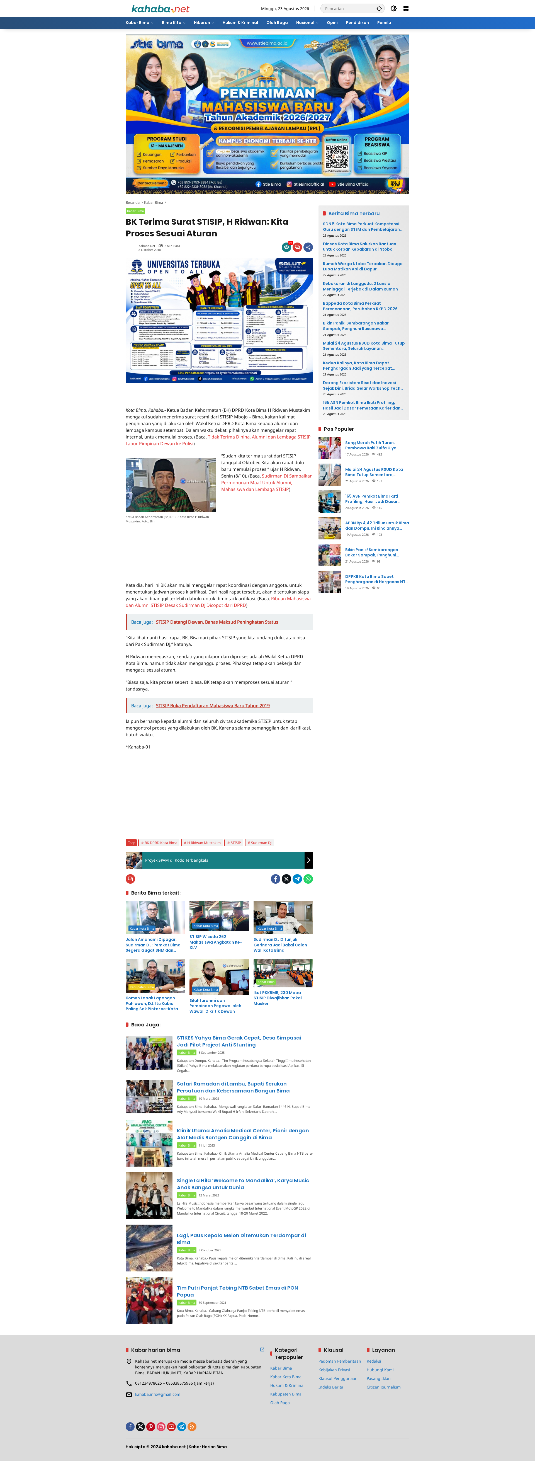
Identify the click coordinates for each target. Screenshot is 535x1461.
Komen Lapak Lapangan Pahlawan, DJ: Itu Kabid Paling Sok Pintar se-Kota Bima (152, 1003)
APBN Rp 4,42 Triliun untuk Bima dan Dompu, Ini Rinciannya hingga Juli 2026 (377, 525)
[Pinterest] (150, 1426)
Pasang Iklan (379, 1378)
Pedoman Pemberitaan (339, 1361)
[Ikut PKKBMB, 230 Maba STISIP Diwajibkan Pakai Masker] (283, 973)
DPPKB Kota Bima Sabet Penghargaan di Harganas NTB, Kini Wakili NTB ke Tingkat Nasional (377, 579)
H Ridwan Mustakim (204, 842)
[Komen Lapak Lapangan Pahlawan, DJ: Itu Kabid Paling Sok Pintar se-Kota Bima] (155, 976)
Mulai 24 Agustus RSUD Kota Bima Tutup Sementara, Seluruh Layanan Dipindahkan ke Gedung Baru (364, 345)
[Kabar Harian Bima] (160, 8)
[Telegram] (297, 879)
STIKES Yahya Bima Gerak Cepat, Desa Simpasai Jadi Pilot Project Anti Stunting (239, 1041)
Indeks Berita (330, 1387)
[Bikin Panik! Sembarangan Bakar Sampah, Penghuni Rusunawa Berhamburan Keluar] (329, 555)
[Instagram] (161, 1426)
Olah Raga (280, 1402)
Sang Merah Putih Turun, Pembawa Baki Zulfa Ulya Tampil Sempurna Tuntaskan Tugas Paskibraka (374, 445)
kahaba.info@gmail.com (157, 1394)
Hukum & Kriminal (287, 1385)
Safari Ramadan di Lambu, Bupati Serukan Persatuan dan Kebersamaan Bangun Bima (233, 1087)
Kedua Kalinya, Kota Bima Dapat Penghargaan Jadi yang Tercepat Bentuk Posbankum (357, 365)
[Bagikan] (308, 247)
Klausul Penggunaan (338, 1378)
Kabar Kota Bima (142, 928)
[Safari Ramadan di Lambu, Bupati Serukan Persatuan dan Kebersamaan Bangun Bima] (149, 1096)
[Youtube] (171, 1426)
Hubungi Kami (380, 1369)
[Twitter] (286, 879)
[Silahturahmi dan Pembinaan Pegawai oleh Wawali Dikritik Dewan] (219, 977)
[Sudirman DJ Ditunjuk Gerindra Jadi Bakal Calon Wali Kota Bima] (283, 917)
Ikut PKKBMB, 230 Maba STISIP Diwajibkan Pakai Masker (278, 998)
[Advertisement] (191, 391)
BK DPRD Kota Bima (161, 842)
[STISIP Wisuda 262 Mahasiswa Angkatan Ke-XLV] (219, 916)
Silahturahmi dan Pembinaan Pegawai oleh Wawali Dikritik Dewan (215, 1006)
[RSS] (192, 1426)
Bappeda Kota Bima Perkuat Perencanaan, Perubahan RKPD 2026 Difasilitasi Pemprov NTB (360, 306)
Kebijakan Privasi (334, 1369)
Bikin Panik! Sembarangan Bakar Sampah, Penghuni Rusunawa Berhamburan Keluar (356, 326)
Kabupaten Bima (142, 987)
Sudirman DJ (261, 842)
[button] (379, 8)
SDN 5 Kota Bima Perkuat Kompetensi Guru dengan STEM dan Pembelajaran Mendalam (361, 226)
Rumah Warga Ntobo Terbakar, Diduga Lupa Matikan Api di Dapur (363, 266)
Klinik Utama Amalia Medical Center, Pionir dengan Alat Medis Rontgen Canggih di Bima (243, 1134)
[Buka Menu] (406, 8)
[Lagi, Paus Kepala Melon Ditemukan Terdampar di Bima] (149, 1248)
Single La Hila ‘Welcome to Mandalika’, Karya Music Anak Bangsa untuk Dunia (243, 1184)
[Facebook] (275, 879)
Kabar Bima (135, 211)
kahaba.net (146, 245)
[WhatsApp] (308, 879)
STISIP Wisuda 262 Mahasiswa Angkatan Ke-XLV (215, 942)
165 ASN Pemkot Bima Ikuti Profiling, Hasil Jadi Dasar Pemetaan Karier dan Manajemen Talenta (361, 405)
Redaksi (374, 1361)
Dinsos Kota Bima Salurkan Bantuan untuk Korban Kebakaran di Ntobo (359, 246)
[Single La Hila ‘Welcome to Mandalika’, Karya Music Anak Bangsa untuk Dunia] (149, 1195)
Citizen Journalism (384, 1387)
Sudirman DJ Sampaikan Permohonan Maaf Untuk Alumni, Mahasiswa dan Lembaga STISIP (267, 482)
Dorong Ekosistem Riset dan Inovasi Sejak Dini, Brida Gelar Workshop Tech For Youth (361, 385)
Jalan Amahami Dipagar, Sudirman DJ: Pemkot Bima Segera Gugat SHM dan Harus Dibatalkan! (153, 945)
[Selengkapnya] (262, 1349)
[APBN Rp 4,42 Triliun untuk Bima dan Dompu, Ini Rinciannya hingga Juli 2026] (329, 528)
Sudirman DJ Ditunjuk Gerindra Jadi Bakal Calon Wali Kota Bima (280, 945)
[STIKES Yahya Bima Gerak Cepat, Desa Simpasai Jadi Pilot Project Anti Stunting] (149, 1053)
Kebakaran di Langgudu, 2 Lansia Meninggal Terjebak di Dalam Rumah (360, 286)
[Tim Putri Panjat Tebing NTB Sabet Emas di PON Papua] (149, 1300)
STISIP (236, 842)
